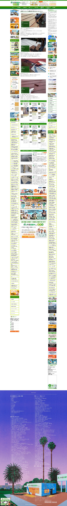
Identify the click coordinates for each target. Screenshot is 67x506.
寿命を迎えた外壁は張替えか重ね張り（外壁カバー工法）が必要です (43, 418)
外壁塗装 (15, 43)
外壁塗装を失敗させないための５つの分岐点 (16, 423)
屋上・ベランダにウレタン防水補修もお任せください (14, 265)
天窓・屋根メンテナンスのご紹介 (14, 206)
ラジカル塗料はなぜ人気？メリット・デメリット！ (52, 292)
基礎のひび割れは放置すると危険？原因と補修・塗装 (17, 487)
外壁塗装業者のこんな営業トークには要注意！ (52, 205)
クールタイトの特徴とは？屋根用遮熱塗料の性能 (52, 290)
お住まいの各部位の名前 (14, 151)
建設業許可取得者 (13, 306)
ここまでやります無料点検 (48, 7)
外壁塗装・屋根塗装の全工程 (38, 401)
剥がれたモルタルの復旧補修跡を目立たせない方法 (14, 180)
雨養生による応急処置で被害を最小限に (52, 254)
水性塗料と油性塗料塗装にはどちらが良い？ (52, 219)
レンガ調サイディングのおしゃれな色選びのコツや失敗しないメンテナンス (20, 451)
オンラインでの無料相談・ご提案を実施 (52, 134)
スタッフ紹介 (13, 301)
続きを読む (44, 173)
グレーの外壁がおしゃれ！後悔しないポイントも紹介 (52, 268)
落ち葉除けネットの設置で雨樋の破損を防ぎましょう (41, 444)
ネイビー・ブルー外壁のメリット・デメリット (52, 266)
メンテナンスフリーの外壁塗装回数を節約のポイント (52, 172)
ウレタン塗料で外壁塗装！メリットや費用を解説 (14, 163)
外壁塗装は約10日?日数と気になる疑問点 (52, 158)
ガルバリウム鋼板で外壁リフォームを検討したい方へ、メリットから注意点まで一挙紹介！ (22, 444)
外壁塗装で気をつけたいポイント (14, 191)
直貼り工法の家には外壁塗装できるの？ (51, 214)
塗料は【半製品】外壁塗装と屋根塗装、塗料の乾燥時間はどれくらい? (19, 464)
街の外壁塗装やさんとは (14, 397)
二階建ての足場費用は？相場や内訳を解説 (52, 203)
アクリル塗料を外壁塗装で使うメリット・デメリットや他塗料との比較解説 (44, 485)
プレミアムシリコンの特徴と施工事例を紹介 (52, 287)
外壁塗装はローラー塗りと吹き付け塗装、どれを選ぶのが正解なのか (19, 465)
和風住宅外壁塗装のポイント (51, 224)
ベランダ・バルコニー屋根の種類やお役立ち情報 (14, 257)
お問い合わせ (13, 415)
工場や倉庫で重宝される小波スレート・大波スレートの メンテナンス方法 (20, 472)
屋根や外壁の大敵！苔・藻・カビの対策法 (52, 238)
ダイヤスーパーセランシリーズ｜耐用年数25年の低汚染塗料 (42, 472)
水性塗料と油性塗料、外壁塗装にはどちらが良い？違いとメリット (43, 493)
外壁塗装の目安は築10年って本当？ (13, 132)
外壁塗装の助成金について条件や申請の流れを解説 (41, 424)
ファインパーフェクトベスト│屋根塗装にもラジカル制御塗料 (42, 468)
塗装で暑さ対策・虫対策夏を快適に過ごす (14, 170)
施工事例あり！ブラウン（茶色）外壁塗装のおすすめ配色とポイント (19, 496)
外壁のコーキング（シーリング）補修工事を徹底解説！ (42, 426)
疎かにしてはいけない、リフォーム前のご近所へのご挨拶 (18, 430)
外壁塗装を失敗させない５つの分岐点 (52, 141)
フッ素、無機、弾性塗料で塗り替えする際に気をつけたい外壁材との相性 (20, 471)
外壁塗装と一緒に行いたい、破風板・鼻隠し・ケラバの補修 (42, 437)
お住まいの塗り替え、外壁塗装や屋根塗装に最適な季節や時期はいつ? (19, 448)
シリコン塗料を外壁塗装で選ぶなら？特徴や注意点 (14, 166)
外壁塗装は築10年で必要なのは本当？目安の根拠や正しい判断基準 (19, 427)
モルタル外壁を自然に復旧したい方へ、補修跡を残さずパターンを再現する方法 (21, 452)
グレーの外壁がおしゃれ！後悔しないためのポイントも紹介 (18, 492)
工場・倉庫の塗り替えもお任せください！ (52, 123)
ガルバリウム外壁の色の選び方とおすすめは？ (17, 445)
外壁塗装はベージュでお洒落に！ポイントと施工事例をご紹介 (18, 495)
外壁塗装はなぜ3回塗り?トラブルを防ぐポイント (14, 194)
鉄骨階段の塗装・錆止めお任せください (14, 241)
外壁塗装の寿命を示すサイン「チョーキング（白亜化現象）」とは (19, 449)
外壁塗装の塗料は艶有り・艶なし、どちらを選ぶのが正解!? (42, 492)
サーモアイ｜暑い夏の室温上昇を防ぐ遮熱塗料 (40, 469)
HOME (21, 9)
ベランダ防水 (15, 50)
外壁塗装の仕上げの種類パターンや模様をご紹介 (52, 285)
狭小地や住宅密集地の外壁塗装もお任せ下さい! (14, 224)
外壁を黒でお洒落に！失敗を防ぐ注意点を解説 (52, 271)
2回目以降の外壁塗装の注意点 (51, 179)
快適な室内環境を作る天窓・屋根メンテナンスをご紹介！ (42, 440)
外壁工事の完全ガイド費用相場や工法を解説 (14, 140)
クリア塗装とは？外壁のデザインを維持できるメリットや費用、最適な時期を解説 (45, 487)
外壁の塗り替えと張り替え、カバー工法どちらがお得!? (18, 440)
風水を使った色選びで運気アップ (53, 68)
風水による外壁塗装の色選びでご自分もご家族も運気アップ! (18, 425)
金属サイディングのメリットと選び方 (14, 227)
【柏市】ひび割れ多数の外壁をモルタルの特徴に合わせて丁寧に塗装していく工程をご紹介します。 (39, 166)
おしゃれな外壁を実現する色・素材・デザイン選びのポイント (18, 490)
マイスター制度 (13, 404)
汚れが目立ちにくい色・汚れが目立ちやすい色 (53, 71)
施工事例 (19, 7)
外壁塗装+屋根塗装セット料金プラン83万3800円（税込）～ (42, 404)
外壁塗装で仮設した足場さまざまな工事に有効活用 (52, 198)
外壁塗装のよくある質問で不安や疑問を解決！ (52, 137)
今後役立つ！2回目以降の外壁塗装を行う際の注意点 (41, 419)
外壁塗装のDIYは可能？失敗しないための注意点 (52, 207)
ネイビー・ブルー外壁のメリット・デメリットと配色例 (18, 491)
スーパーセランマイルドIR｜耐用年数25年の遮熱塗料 (41, 470)
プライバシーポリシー (14, 308)
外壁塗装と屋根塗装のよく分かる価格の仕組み (40, 398)
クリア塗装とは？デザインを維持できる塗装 (14, 168)
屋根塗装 (15, 45)
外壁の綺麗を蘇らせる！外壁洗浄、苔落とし (52, 236)
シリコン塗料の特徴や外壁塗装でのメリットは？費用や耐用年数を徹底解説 (44, 484)
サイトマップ (13, 313)
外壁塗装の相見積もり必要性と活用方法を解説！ (52, 146)
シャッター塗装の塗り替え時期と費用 (14, 250)
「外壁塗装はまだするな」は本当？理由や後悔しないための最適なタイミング (20, 428)
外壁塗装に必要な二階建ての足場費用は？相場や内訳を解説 (42, 464)
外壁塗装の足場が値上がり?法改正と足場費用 (52, 200)
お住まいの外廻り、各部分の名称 (15, 441)
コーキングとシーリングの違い (14, 276)
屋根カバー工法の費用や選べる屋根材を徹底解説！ (41, 417)
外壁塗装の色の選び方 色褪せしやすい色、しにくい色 (17, 420)
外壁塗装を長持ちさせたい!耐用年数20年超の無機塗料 (52, 191)
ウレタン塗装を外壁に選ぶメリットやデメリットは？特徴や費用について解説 (44, 486)
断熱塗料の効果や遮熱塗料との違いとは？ (52, 247)
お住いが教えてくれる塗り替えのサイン (14, 129)
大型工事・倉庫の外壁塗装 (38, 459)
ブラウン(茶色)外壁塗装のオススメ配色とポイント (52, 278)
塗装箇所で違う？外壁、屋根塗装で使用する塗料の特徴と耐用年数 (43, 490)
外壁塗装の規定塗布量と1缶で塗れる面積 (52, 233)
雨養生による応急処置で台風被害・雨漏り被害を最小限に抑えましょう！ (20, 486)
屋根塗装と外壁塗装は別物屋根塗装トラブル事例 (14, 189)
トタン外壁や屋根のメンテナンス (14, 229)
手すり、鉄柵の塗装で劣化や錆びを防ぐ (14, 243)
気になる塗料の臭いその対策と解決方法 (51, 163)
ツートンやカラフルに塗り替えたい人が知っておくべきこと (53, 77)
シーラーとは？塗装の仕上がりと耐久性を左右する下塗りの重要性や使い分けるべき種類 (46, 495)
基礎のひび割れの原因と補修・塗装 (51, 257)
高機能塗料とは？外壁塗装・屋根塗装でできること (14, 187)
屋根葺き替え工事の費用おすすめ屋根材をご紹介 (14, 147)
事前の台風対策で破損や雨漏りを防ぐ (51, 252)
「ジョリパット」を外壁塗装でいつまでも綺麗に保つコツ (18, 470)
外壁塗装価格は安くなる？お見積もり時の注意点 (14, 142)
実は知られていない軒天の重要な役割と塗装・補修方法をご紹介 (43, 438)
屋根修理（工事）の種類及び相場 (14, 144)
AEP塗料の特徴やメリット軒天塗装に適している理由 (52, 294)
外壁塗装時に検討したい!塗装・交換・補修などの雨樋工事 (42, 442)
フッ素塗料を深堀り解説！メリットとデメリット (52, 280)
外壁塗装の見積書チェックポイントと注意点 (52, 151)
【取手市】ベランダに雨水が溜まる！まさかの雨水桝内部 (52, 26)
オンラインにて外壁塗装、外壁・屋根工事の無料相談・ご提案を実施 (43, 423)
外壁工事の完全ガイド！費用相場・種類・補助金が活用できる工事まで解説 (20, 429)
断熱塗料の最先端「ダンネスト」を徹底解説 (52, 250)
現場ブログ (24, 9)
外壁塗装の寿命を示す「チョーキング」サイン (14, 173)
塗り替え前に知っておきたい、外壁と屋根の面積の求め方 (18, 468)
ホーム (13, 7)
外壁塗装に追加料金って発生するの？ (51, 144)
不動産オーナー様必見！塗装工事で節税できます (52, 196)
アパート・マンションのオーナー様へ (52, 125)
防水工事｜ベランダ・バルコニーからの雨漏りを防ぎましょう (42, 422)
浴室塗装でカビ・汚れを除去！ (14, 248)
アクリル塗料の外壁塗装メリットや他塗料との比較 (14, 161)
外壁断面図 (12, 283)
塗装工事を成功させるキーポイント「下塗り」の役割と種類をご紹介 (43, 496)
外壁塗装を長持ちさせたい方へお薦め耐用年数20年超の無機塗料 (43, 494)
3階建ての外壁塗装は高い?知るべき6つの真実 (52, 165)
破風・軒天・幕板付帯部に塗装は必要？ (14, 196)
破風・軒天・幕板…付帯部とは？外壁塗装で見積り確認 (42, 436)
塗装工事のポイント (14, 127)
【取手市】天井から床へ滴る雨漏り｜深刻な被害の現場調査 (52, 22)
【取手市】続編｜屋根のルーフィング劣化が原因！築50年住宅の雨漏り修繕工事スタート (52, 20)
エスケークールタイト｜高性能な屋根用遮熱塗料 (41, 474)
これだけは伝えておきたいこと (15, 401)
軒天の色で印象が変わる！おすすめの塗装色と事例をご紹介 (42, 439)
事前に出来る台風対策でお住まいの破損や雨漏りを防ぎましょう (19, 485)
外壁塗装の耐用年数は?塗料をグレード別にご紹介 (14, 154)
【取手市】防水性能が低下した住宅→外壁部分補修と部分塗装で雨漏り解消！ (52, 29)
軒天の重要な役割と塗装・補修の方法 (14, 201)
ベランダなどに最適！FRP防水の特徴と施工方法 (14, 262)
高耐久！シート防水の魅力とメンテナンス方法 (14, 267)
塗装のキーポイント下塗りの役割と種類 (51, 184)
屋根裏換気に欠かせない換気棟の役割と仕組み (14, 269)
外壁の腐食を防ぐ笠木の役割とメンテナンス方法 (14, 208)
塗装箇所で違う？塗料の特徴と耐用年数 (52, 181)
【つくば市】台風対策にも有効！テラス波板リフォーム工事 (52, 15)
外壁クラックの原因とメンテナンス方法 (14, 175)
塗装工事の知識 (13, 122)
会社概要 (53, 7)
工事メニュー (30, 7)
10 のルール (12, 403)
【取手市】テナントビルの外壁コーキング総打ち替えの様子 (52, 24)
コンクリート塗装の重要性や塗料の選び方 (14, 253)
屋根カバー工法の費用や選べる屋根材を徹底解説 (14, 149)
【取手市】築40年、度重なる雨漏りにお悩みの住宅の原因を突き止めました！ (52, 31)
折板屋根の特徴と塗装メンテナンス (13, 231)
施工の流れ (36, 7)
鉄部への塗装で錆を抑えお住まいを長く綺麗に (14, 238)
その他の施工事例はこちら (43, 148)
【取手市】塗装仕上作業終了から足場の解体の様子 (52, 34)
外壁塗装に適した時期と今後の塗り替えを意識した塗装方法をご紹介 (19, 447)
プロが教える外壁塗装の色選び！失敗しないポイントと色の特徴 (19, 419)
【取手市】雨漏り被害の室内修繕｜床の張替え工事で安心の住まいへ (52, 17)
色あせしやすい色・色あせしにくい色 (52, 73)
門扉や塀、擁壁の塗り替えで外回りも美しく (40, 420)
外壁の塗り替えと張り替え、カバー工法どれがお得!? (52, 168)
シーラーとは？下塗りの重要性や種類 (52, 189)
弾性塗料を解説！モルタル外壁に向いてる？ (52, 283)
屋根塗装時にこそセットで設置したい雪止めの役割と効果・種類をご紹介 (44, 443)
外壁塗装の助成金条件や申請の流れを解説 (52, 139)
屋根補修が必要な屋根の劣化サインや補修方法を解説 (41, 445)
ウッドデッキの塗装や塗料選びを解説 (14, 245)
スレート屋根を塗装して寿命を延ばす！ (40, 458)
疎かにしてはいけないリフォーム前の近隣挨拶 (52, 160)
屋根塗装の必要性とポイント (38, 414)
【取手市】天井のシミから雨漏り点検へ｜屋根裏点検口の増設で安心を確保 (52, 13)
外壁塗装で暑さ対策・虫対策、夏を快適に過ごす (41, 462)
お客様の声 (25, 7)
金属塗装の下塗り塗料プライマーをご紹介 (52, 186)
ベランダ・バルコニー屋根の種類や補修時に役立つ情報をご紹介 (19, 474)
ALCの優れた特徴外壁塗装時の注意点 (14, 278)
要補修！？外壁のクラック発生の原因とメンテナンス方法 (18, 450)
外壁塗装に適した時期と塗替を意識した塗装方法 (14, 156)
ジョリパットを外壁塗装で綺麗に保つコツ (52, 228)
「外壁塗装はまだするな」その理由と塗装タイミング (14, 136)
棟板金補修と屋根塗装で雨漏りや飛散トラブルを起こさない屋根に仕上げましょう (21, 473)
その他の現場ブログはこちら (42, 185)
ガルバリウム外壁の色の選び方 (51, 177)
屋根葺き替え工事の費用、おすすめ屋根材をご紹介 (41, 416)
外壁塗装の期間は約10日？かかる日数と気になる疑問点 (18, 426)
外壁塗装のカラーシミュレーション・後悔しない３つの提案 (18, 424)
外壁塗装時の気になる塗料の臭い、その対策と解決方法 (18, 431)
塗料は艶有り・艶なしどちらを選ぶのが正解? (52, 217)
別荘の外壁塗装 (37, 461)
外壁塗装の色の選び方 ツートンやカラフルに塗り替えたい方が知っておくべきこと (21, 422)
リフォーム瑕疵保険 (13, 402)
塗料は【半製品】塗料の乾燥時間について (14, 274)
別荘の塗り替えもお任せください (52, 127)
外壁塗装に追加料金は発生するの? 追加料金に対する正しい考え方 (43, 425)
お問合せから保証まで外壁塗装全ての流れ (40, 400)
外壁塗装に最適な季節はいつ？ (14, 158)
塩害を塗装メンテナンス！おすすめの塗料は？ (14, 271)
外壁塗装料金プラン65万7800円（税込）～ (40, 402)
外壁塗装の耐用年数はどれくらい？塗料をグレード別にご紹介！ (19, 446)
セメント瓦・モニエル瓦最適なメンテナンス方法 (14, 236)
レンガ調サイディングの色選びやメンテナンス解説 (14, 177)
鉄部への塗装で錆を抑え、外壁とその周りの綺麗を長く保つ (42, 446)
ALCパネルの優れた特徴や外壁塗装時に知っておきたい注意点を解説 (19, 467)
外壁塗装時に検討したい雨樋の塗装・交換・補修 (14, 210)
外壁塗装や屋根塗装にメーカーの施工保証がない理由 (52, 193)
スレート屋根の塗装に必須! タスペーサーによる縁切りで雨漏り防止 (19, 462)
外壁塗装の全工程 (13, 134)
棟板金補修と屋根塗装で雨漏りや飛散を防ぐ (14, 255)
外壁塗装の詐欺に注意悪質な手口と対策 (52, 156)
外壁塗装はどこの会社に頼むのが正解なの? (16, 463)
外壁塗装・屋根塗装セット (15, 47)
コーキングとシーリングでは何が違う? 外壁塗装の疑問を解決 (18, 466)
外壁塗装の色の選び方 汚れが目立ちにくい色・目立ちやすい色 (19, 421)
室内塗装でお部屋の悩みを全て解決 (39, 421)
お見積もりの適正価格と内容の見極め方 (52, 153)
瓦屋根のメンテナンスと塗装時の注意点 (14, 234)
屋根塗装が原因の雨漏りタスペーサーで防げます (14, 222)
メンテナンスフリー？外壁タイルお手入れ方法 (52, 221)
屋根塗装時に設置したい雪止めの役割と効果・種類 (14, 213)
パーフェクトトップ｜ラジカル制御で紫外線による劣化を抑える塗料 (43, 467)
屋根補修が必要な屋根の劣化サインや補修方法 (14, 217)
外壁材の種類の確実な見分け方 (51, 170)
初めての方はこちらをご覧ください (39, 397)
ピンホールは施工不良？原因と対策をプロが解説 (14, 182)
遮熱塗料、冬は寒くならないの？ (39, 489)
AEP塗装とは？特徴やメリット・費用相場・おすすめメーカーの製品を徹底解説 (44, 488)
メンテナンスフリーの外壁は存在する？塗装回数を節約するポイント (19, 443)
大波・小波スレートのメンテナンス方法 (14, 288)
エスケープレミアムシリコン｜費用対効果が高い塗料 (41, 473)
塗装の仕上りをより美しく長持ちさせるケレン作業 (14, 184)
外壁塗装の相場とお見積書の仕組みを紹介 (52, 149)
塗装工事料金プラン (42, 7)
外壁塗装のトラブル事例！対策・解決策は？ (52, 259)
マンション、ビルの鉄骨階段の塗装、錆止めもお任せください (42, 447)
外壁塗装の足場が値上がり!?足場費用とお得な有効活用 (41, 463)
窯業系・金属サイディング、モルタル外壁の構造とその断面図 (18, 469)
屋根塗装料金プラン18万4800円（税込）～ (40, 403)
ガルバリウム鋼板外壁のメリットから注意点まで (52, 174)
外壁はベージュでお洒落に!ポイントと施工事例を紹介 (52, 276)
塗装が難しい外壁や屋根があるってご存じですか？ (52, 210)
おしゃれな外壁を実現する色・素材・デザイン (52, 264)
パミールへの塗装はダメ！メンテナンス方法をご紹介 (52, 245)
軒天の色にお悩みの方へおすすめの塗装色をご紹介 (14, 203)
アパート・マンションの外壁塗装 (39, 460)
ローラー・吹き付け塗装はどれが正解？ (51, 231)
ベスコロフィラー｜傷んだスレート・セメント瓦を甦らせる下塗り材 (43, 471)
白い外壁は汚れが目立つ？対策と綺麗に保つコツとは (52, 273)
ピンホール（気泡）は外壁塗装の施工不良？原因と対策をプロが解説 (19, 453)
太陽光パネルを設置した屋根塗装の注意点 (52, 240)
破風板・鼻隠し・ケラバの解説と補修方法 (14, 198)
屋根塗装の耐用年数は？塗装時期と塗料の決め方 (52, 261)
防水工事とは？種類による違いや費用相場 (14, 260)
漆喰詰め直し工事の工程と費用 (51, 226)
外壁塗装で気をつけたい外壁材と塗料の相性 (14, 285)
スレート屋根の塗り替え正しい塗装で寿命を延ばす (14, 220)
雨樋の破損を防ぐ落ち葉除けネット (13, 215)
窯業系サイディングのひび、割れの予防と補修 (52, 212)
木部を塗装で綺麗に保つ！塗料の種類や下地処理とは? (52, 243)
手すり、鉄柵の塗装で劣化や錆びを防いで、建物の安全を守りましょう (43, 448)
